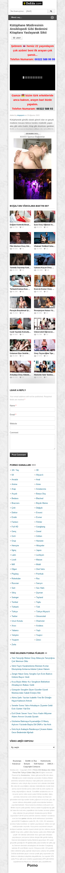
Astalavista (41, 489)
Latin (14, 555)
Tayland (39, 597)
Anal (38, 479)
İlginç (14, 550)
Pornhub (39, 574)
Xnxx (14, 626)
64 (13, 475)
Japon (38, 550)
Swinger (15, 597)
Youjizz (39, 635)
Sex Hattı (40, 588)
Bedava (15, 498)
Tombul (15, 602)
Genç (14, 531)
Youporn (15, 640)
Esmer (39, 517)
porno (24, 818)
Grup (14, 541)
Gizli (14, 536)
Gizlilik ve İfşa (31, 761)
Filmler (39, 522)
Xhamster (40, 621)
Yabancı (15, 630)
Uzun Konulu (17, 621)
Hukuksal (16, 764)
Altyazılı (39, 475)
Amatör (15, 479)
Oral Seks (40, 569)
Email (12, 414)
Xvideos (39, 626)
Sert (13, 588)
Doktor (14, 512)
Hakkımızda (46, 761)
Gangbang (40, 527)
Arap (14, 489)
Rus (38, 578)
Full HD (15, 527)
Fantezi (15, 522)
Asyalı (14, 494)
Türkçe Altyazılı (43, 611)
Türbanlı (15, 607)
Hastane (39, 541)
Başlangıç (17, 761)
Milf (13, 564)
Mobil (38, 564)
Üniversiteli (41, 616)
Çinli (13, 508)
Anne (38, 484)
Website (13, 423)
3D (37, 470)
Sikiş (14, 593)
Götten (39, 536)
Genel (38, 531)
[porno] (32, 154)
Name (12, 405)
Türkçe (15, 611)
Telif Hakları (39, 764)
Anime (14, 484)
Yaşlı (38, 630)
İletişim (27, 764)
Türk (38, 607)
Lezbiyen (40, 555)
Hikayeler (40, 545)
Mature (39, 560)
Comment (14, 432)
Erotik (14, 517)
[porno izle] (32, 184)
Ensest (39, 512)
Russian (15, 583)
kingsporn (20, 115)
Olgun (14, 569)
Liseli (14, 560)
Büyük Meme (42, 503)
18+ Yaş (15, 470)
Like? (18, 38)
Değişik (39, 508)
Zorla (14, 644)
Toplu (38, 602)
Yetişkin (15, 635)
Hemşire (15, 545)
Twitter (14, 616)
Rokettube (16, 578)
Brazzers (16, 503)
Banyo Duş (41, 494)
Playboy (15, 574)
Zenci (38, 640)
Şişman (39, 593)
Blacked (39, 498)
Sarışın (39, 583)
